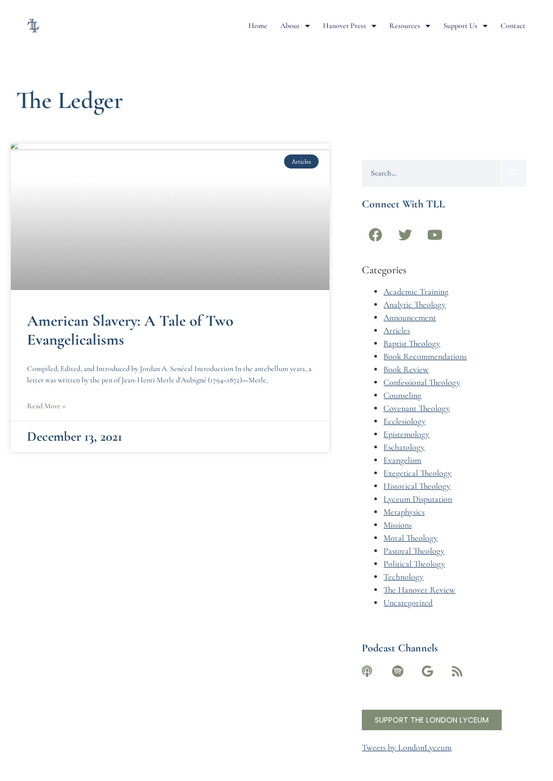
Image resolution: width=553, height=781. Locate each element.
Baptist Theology (411, 343)
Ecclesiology (404, 421)
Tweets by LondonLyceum (406, 747)
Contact (513, 25)
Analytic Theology (414, 304)
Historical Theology (416, 486)
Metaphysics (403, 512)
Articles (396, 330)
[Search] (512, 173)
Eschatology (403, 447)
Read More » (46, 406)
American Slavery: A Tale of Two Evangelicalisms (130, 330)
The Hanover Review (419, 589)
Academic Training (415, 291)
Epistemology (406, 434)
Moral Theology (410, 538)
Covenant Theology (416, 408)
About (290, 25)
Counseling (402, 395)
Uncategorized (408, 602)
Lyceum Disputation (417, 499)
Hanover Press (344, 25)
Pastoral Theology (413, 551)
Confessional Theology (421, 382)
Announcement (409, 317)
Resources (404, 25)
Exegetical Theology (417, 473)
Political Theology (414, 563)
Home (257, 25)
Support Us (460, 25)
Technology (403, 576)
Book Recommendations (425, 356)
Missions (397, 525)
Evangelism (402, 460)
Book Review (406, 369)
